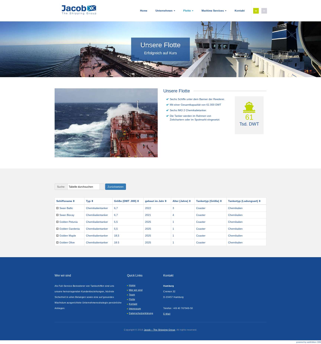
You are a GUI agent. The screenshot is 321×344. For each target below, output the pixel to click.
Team (132, 294)
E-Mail (166, 314)
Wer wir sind (135, 290)
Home (143, 10)
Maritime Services (213, 10)
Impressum (135, 308)
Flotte (187, 10)
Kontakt (240, 10)
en (264, 11)
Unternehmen (164, 10)
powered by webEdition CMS (308, 342)
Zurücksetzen (116, 186)
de (256, 11)
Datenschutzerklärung (141, 313)
